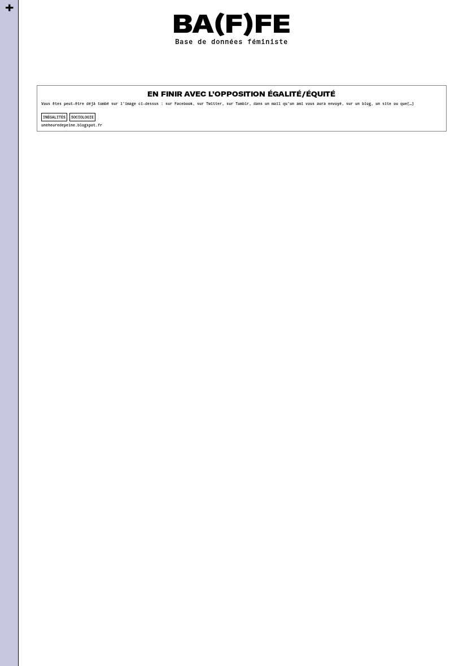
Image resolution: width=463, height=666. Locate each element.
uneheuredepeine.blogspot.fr (71, 124)
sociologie (82, 117)
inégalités (54, 117)
